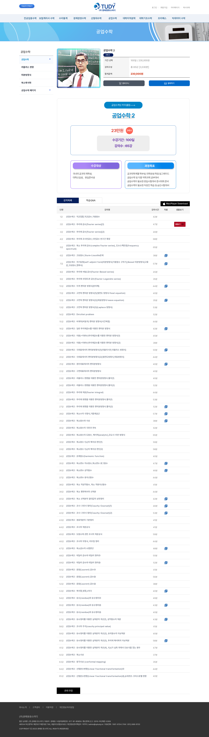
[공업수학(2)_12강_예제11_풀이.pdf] (166, 300)
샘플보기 (177, 224)
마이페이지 (175, 7)
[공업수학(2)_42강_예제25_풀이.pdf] (166, 513)
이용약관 (49, 707)
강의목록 (68, 200)
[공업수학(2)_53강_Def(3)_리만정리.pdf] (166, 591)
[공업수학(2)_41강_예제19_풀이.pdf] (166, 506)
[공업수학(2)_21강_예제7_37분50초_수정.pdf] (166, 364)
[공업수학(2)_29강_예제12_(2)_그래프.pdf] (166, 420)
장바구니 (125, 83)
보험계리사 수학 (47, 18)
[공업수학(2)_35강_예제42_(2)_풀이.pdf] (166, 463)
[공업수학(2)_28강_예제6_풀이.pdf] (166, 413)
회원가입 (164, 7)
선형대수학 (96, 18)
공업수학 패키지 (28, 90)
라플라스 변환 (27, 67)
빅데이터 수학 (178, 18)
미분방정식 (26, 75)
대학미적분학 (129, 18)
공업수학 (112, 18)
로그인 (154, 7)
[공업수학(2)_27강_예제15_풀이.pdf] (166, 406)
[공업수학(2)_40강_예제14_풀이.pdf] (166, 498)
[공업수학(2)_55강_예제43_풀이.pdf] (166, 605)
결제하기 (171, 83)
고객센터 (36, 707)
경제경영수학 (79, 18)
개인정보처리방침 (66, 707)
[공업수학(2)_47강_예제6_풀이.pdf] (166, 548)
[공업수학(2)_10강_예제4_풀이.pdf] (166, 286)
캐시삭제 (186, 7)
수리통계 (63, 18)
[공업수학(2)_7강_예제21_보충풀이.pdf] (166, 263)
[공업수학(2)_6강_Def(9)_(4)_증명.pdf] (166, 255)
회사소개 (23, 707)
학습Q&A (90, 200)
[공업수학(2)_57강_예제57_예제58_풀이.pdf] (166, 619)
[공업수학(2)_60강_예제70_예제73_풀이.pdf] (166, 640)
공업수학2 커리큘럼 (120, 105)
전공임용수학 (30, 18)
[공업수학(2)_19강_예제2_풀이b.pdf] (166, 350)
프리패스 (162, 18)
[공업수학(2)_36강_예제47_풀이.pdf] (166, 470)
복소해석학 (26, 82)
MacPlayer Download (177, 203)
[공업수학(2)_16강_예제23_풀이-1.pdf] (166, 328)
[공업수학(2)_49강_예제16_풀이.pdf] (166, 562)
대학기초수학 (145, 18)
